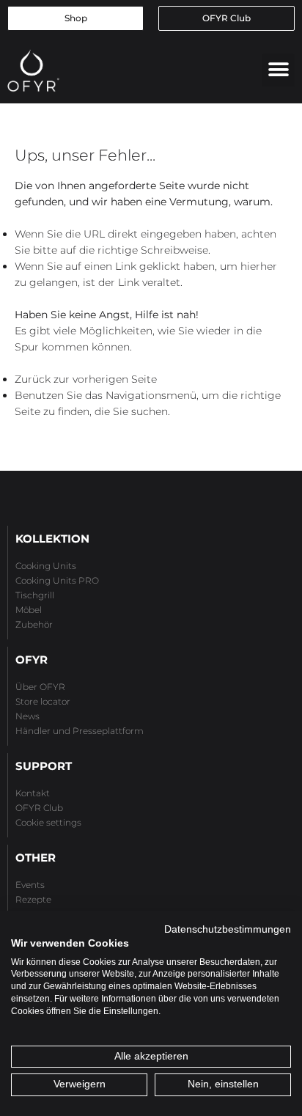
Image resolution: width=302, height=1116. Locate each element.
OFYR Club (39, 807)
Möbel (28, 609)
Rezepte (33, 899)
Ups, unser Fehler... (85, 155)
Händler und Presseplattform (79, 730)
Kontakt (32, 793)
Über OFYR (40, 686)
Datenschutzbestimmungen (227, 929)
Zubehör (34, 624)
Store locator (42, 701)
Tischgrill (34, 595)
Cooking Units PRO (57, 580)
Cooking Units (45, 565)
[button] (278, 70)
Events (30, 884)
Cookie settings (48, 822)
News (27, 716)
